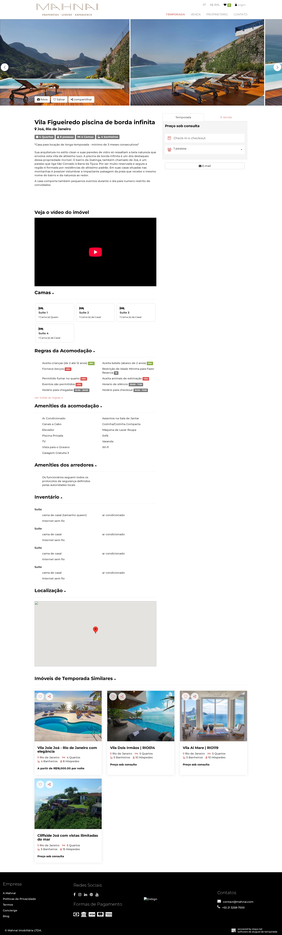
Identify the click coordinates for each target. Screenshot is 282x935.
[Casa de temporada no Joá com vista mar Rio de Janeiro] (68, 804)
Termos (8, 904)
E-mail (206, 166)
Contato (240, 14)
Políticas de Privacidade (19, 899)
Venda (196, 14)
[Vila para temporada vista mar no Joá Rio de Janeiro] (213, 716)
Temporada (175, 14)
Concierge (10, 910)
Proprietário (217, 14)
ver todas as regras (48, 397)
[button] (277, 67)
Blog (6, 916)
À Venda (226, 117)
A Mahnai (9, 893)
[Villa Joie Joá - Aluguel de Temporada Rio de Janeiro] (68, 716)
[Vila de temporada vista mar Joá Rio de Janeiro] (140, 716)
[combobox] (209, 149)
